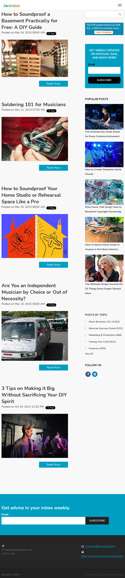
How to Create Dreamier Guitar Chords (103, 172)
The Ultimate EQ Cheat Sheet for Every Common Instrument (102, 134)
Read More (53, 83)
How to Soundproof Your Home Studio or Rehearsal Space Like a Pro (31, 195)
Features (97, 348)
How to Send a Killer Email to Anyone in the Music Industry (102, 247)
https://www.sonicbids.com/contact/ (102, 556)
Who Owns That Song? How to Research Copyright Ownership (103, 209)
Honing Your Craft (102, 341)
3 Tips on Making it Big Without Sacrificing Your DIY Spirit (34, 395)
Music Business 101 (104, 321)
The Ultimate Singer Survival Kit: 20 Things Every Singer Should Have (104, 288)
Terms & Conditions (113, 574)
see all (89, 353)
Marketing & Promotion (105, 335)
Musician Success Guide (106, 328)
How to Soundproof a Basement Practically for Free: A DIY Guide (30, 21)
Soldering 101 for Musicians (34, 104)
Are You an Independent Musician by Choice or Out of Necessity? (34, 292)
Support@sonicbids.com (100, 546)
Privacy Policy (93, 574)
